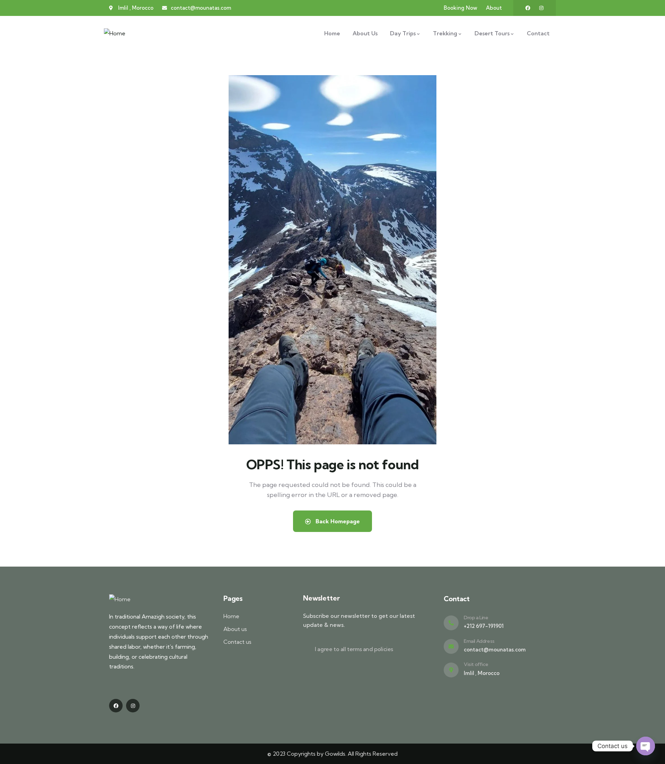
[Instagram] (541, 8)
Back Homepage (337, 521)
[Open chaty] (645, 746)
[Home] (114, 33)
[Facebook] (527, 8)
